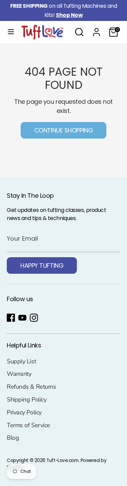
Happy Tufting (41, 265)
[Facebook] (11, 318)
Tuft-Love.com (62, 460)
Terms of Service (28, 425)
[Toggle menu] (11, 32)
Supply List (21, 361)
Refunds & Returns (31, 387)
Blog (13, 438)
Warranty (19, 374)
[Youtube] (22, 318)
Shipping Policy (26, 399)
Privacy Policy (24, 412)
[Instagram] (34, 318)
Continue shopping (63, 130)
